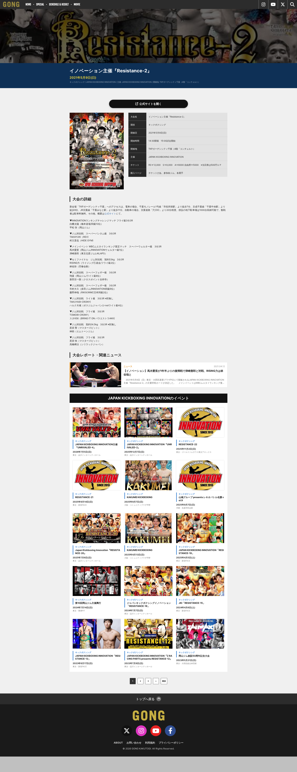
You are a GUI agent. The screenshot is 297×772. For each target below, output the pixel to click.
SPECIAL (40, 4)
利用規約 (150, 742)
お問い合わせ (134, 742)
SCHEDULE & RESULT (59, 4)
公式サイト (110, 213)
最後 (164, 681)
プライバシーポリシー (171, 742)
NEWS (28, 4)
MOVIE (77, 4)
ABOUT (118, 742)
